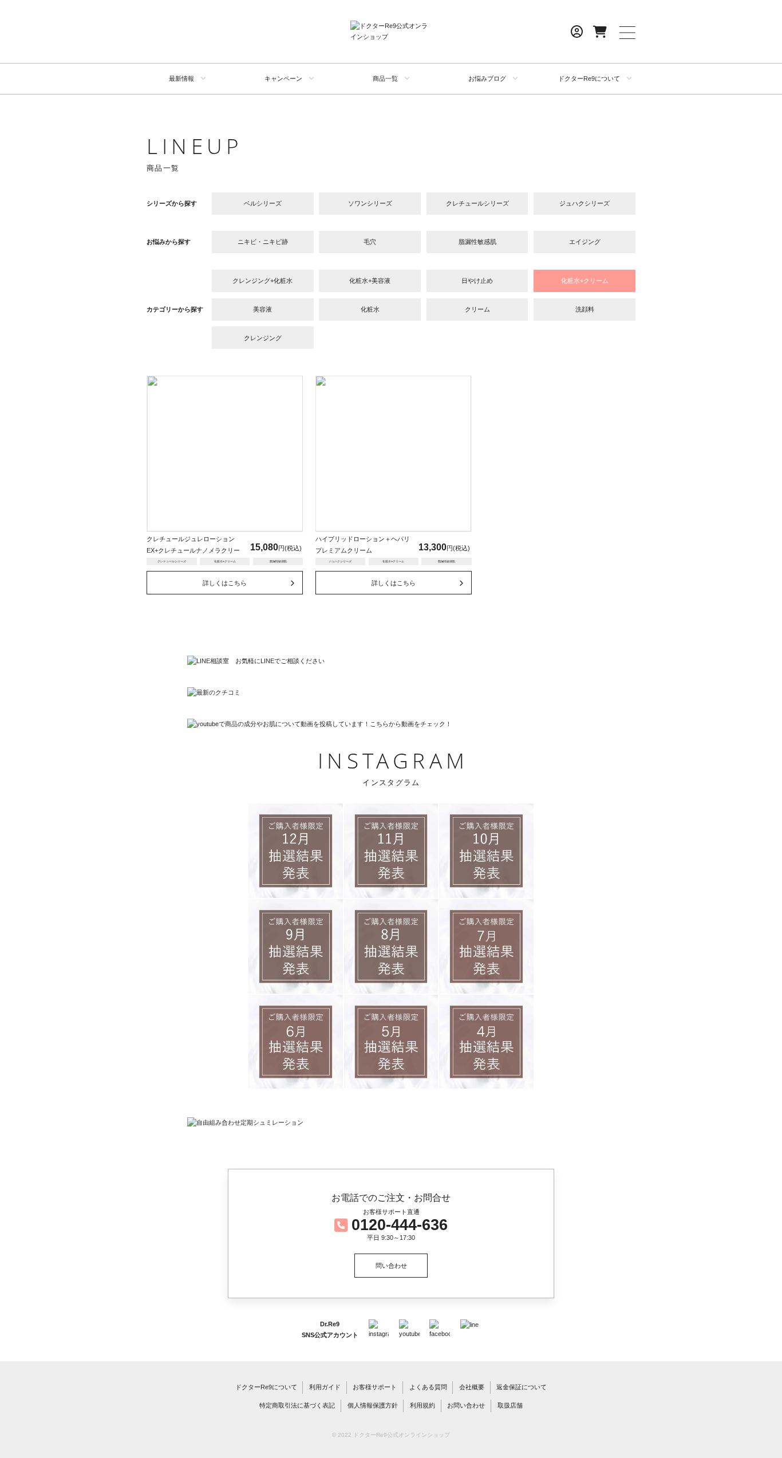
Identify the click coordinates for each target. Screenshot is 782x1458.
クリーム (477, 309)
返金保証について (521, 1387)
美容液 (262, 309)
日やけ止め (477, 280)
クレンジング (263, 337)
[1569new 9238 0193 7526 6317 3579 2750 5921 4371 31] (486, 946)
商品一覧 (385, 78)
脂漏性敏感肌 (477, 241)
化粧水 (370, 309)
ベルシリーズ (263, 203)
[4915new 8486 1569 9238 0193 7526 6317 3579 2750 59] (295, 946)
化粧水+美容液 (369, 280)
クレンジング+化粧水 (262, 280)
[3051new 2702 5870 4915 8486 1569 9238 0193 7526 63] (295, 850)
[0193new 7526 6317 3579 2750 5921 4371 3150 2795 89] (391, 1042)
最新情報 (181, 78)
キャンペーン (283, 78)
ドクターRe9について (589, 78)
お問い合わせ (466, 1405)
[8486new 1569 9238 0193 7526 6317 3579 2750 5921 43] (391, 946)
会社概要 (471, 1387)
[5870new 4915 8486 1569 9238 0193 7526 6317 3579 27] (486, 850)
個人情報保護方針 (372, 1405)
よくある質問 (428, 1387)
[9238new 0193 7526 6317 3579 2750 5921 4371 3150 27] (295, 1042)
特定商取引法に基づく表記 (297, 1405)
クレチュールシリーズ (477, 203)
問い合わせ (391, 1265)
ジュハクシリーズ (584, 203)
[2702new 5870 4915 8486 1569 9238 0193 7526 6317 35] (391, 850)
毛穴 (370, 241)
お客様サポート (375, 1387)
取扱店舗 (510, 1405)
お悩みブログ (487, 78)
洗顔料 (584, 309)
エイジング (585, 241)
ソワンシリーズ (370, 203)
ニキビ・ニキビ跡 (263, 241)
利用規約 (422, 1405)
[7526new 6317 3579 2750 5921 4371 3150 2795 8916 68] (486, 1042)
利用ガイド (325, 1387)
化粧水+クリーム (585, 280)
